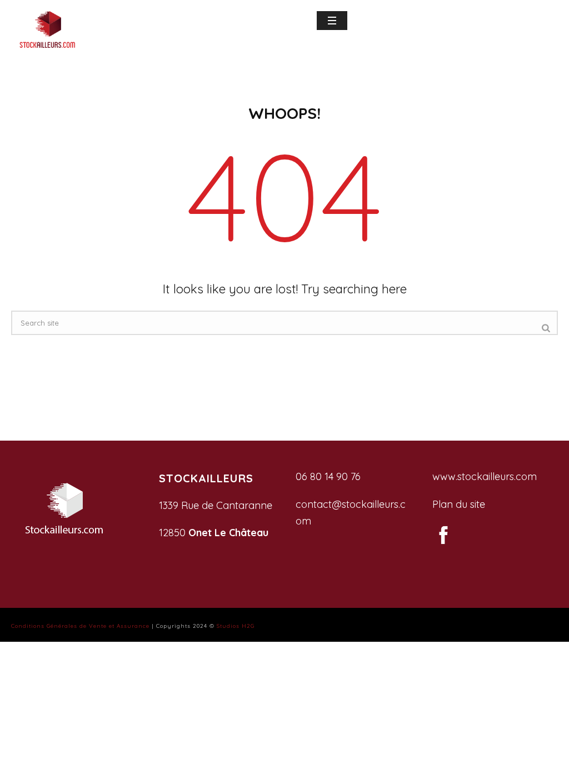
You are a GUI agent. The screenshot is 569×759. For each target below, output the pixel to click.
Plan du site (458, 504)
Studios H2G (235, 626)
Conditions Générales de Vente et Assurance (80, 626)
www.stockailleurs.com (484, 476)
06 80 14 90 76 (328, 476)
